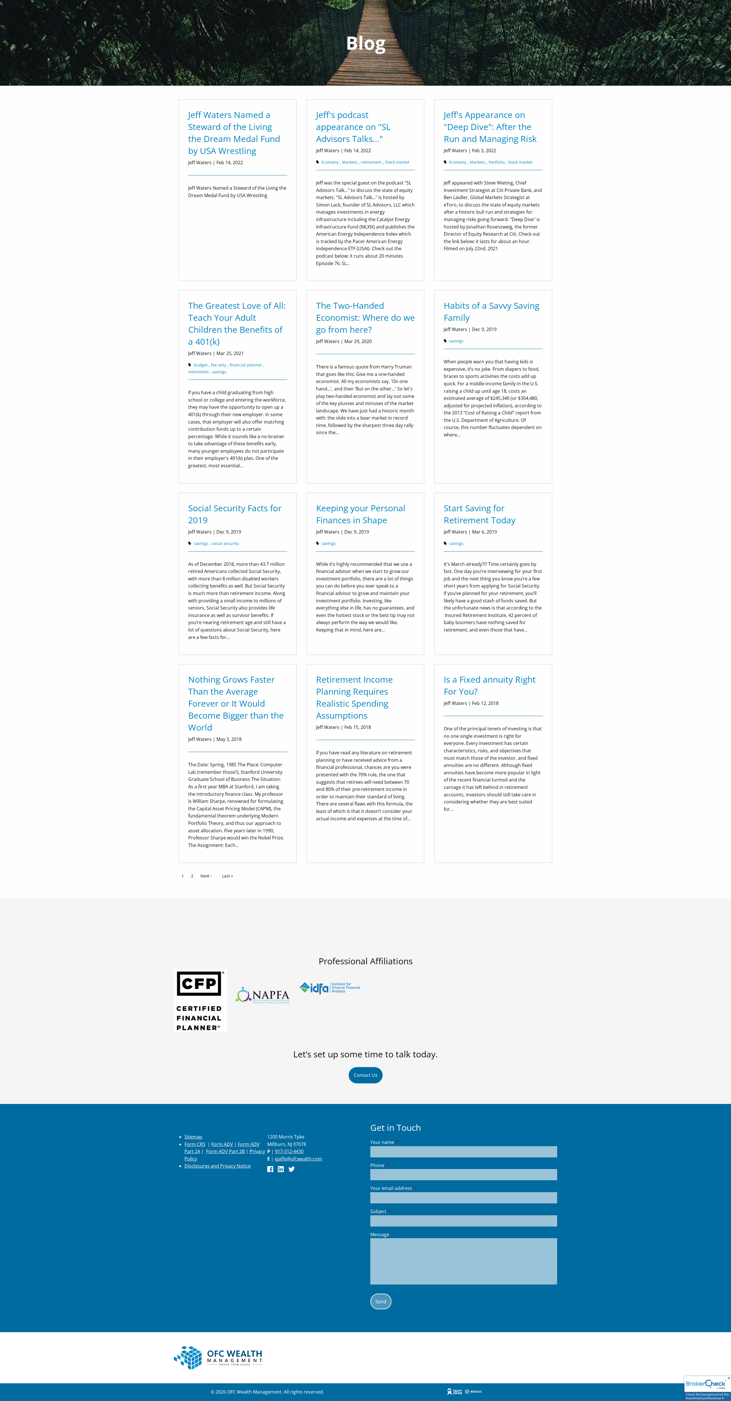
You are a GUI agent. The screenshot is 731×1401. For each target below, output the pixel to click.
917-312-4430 (289, 1151)
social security (225, 543)
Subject (401, 1211)
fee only (218, 365)
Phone (400, 1165)
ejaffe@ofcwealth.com (298, 1159)
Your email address (414, 1188)
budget (201, 365)
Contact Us (365, 1075)
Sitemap (193, 1137)
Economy (330, 162)
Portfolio (497, 162)
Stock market (397, 162)
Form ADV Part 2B (225, 1151)
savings (219, 371)
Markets (350, 162)
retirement (371, 162)
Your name (405, 1142)
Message (402, 1234)
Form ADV (222, 1144)
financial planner (246, 365)
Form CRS (194, 1144)
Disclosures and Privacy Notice (217, 1166)
